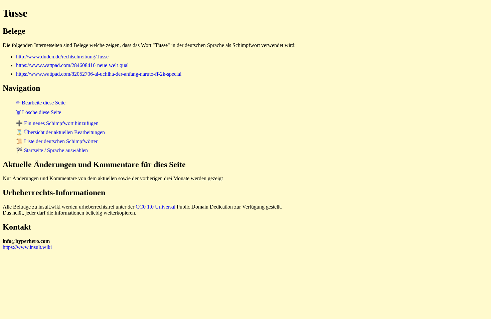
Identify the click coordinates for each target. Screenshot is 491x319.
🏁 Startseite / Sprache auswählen (52, 150)
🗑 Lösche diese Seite (38, 112)
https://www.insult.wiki (27, 247)
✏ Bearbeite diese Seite (40, 102)
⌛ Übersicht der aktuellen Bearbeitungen (60, 132)
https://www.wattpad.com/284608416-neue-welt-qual (72, 65)
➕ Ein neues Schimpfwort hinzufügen (57, 123)
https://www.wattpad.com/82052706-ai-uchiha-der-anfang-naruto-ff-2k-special (98, 74)
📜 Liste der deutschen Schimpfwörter (57, 141)
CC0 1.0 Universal (155, 207)
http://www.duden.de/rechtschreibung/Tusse (62, 56)
